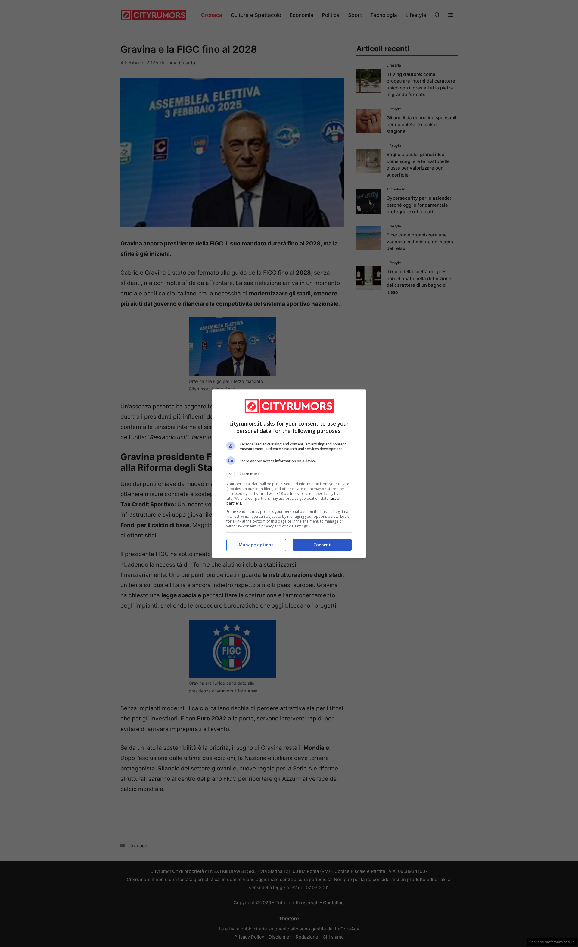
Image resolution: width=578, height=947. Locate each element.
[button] (289, 474)
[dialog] (289, 473)
